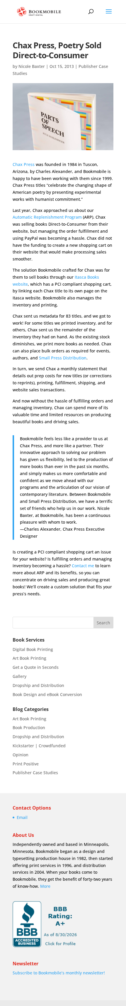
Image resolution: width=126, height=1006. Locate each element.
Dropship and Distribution (38, 685)
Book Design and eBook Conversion (47, 694)
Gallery (19, 676)
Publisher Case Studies (35, 772)
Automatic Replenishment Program (47, 217)
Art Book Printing (29, 658)
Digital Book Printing (33, 649)
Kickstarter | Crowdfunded (39, 745)
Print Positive (26, 764)
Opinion (20, 755)
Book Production (29, 727)
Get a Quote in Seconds (36, 667)
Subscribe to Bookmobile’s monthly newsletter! (59, 973)
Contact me (83, 565)
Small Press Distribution (62, 358)
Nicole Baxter (31, 66)
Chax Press (24, 164)
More (45, 886)
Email (22, 817)
